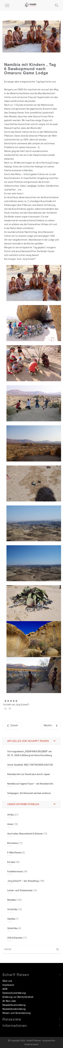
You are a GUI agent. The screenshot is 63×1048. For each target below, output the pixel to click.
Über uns (7, 980)
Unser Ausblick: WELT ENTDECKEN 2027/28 (30, 764)
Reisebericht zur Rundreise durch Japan (28, 774)
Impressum (8, 984)
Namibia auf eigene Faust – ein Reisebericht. (30, 783)
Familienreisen (15, 871)
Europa (11, 862)
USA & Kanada (14, 937)
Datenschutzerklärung (14, 992)
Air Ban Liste (9, 1000)
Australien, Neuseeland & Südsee (24, 833)
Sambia (11, 919)
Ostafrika (12, 909)
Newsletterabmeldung (14, 1008)
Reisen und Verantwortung (16, 1012)
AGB (4, 988)
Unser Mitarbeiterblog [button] (23, 804)
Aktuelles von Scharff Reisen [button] (28, 740)
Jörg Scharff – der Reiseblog (22, 881)
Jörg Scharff (22, 704)
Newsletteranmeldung (14, 1004)
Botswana (12, 843)
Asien (10, 824)
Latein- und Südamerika (19, 890)
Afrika (10, 814)
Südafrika (12, 928)
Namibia (11, 900)
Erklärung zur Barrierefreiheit (17, 996)
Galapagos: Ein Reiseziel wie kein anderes (29, 793)
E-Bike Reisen (14, 852)
